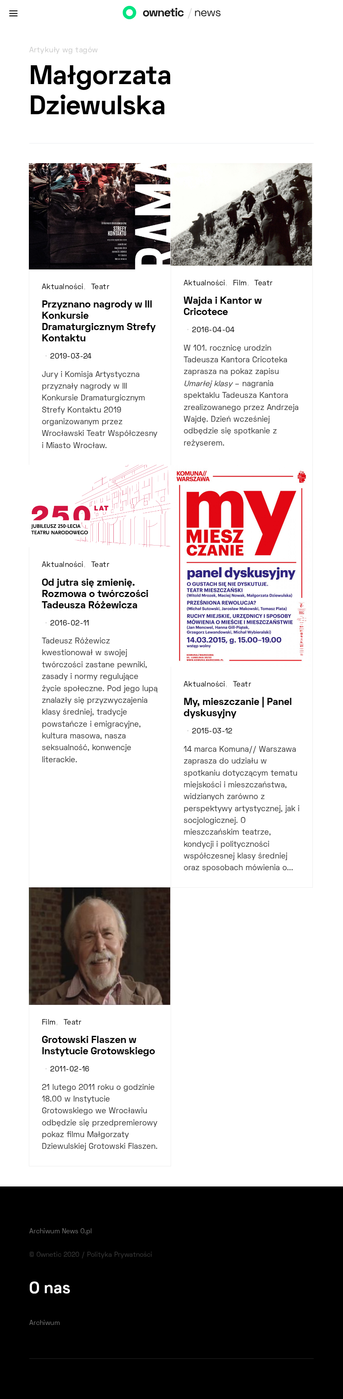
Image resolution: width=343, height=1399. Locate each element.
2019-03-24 (71, 357)
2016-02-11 (69, 623)
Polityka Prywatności (119, 1255)
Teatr (100, 287)
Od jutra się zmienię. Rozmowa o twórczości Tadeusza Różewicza (95, 594)
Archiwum (44, 1323)
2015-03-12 (212, 731)
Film (240, 283)
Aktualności (63, 287)
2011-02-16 (69, 1069)
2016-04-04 (213, 330)
